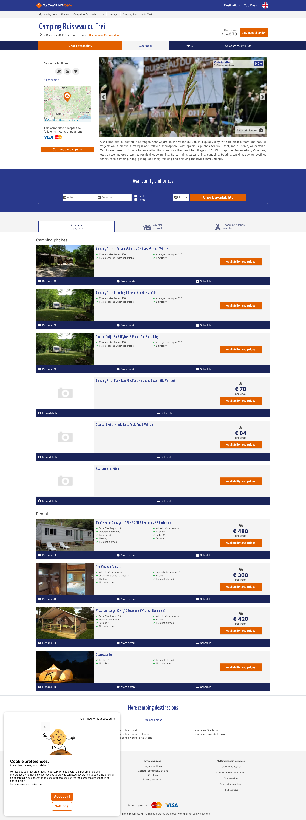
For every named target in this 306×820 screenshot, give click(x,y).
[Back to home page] (54, 5)
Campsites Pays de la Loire (209, 733)
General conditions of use (153, 770)
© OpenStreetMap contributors (61, 120)
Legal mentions (153, 766)
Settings (62, 806)
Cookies (153, 775)
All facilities (51, 80)
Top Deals (251, 5)
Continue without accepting (97, 718)
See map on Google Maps (104, 34)
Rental (142, 199)
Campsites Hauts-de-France (133, 733)
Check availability (254, 32)
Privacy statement (153, 779)
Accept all (62, 796)
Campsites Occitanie (205, 730)
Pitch (142, 196)
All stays (76, 226)
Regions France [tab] (153, 719)
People (178, 191)
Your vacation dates (77, 191)
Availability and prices (241, 261)
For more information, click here (26, 784)
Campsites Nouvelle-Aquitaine (134, 737)
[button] (67, 97)
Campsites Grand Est (128, 730)
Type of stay (143, 191)
